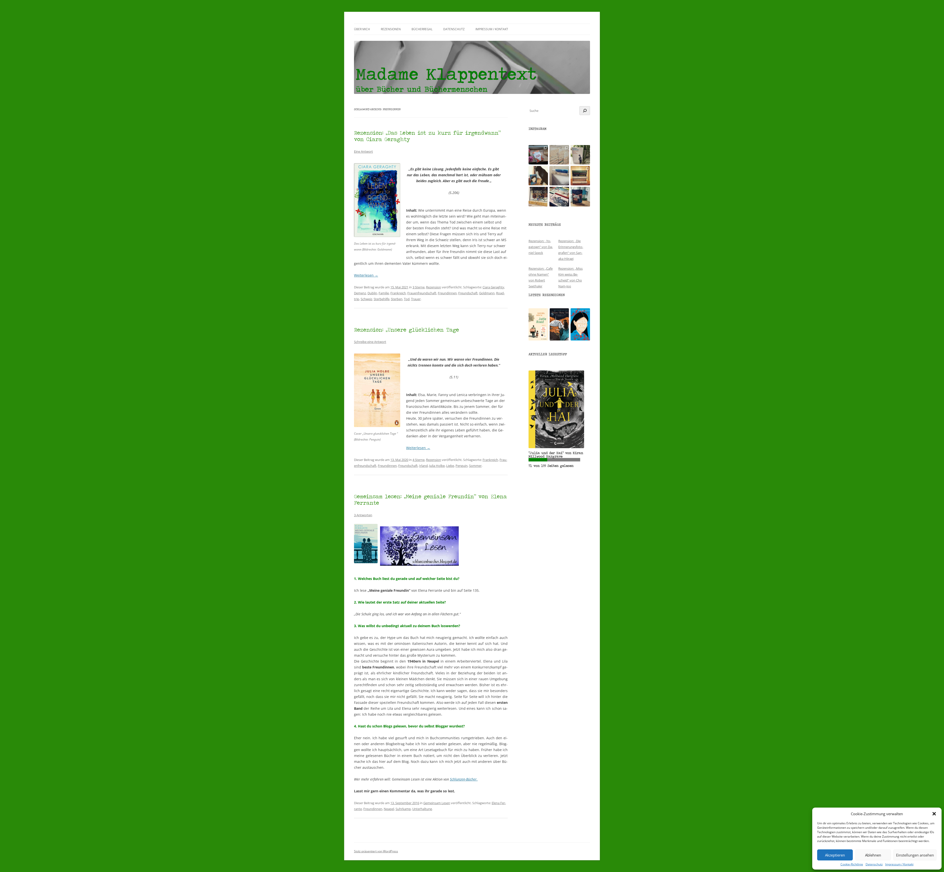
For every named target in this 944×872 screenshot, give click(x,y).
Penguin (462, 465)
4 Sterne (419, 460)
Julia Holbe (437, 465)
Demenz (360, 293)
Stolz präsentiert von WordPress (376, 851)
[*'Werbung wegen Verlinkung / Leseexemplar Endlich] (538, 154)
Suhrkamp (403, 809)
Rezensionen (391, 29)
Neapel (389, 809)
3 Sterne (419, 287)
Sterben (396, 299)
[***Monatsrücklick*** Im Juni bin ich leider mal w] (559, 175)
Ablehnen (873, 855)
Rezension (433, 287)
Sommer (475, 465)
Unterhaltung (422, 809)
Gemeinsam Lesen (436, 803)
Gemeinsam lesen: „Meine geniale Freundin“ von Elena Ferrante (430, 499)
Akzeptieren (835, 855)
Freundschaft (468, 293)
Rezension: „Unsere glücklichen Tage (406, 329)
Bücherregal (422, 29)
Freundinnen (447, 293)
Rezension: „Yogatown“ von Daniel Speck (541, 247)
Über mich (362, 29)
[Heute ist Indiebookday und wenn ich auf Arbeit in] (559, 196)
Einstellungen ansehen (915, 855)
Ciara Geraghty (493, 287)
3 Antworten (363, 515)
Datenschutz (874, 864)
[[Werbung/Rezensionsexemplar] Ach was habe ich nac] (538, 175)
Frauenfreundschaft (421, 293)
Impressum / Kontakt (899, 864)
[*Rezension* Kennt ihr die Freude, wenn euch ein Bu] (580, 196)
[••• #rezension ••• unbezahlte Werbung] (580, 154)
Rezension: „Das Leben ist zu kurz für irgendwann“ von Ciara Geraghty (427, 135)
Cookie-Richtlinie (852, 864)
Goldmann (487, 293)
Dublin (372, 293)
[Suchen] (584, 110)
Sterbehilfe (381, 299)
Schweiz (366, 299)
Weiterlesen (366, 275)
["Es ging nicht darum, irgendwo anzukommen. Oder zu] (559, 154)
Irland (423, 465)
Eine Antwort (363, 151)
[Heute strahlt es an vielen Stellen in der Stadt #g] (538, 196)
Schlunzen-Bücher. (464, 779)
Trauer (416, 299)
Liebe (450, 465)
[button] (934, 813)
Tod (407, 299)
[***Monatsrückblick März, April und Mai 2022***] (580, 175)
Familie (384, 293)
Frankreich (398, 293)
